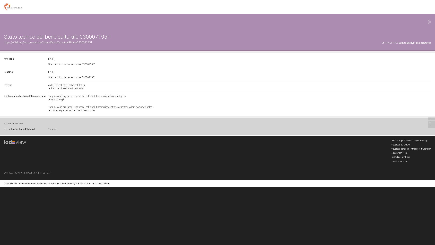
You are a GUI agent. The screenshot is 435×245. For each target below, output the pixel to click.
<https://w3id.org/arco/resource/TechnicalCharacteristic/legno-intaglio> (87, 98)
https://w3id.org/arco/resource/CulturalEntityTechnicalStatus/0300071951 (48, 42)
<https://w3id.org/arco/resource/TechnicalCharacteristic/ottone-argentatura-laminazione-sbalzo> (101, 109)
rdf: (8, 85)
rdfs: (9, 59)
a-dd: (25, 96)
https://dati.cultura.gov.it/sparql (413, 141)
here (107, 183)
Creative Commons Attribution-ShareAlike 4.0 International (46, 183)
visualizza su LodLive (401, 145)
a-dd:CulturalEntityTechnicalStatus (66, 87)
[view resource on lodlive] (429, 22)
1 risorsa (53, 129)
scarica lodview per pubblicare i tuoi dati (27, 173)
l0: (8, 72)
